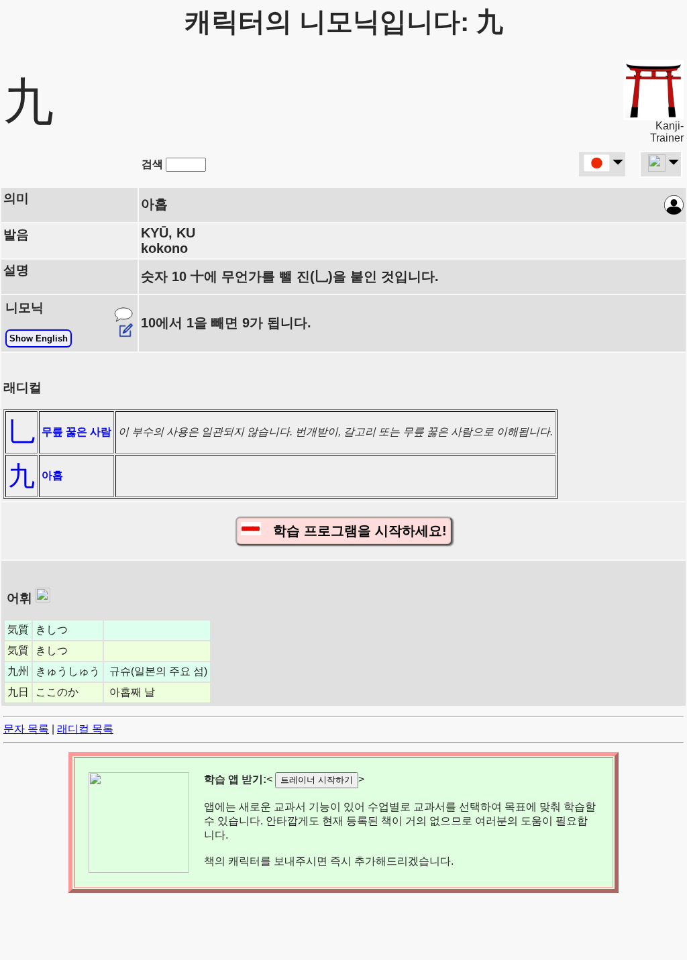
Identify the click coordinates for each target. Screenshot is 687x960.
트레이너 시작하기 (316, 780)
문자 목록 (26, 729)
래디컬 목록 (85, 729)
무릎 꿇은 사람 (76, 431)
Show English (38, 338)
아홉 (52, 475)
